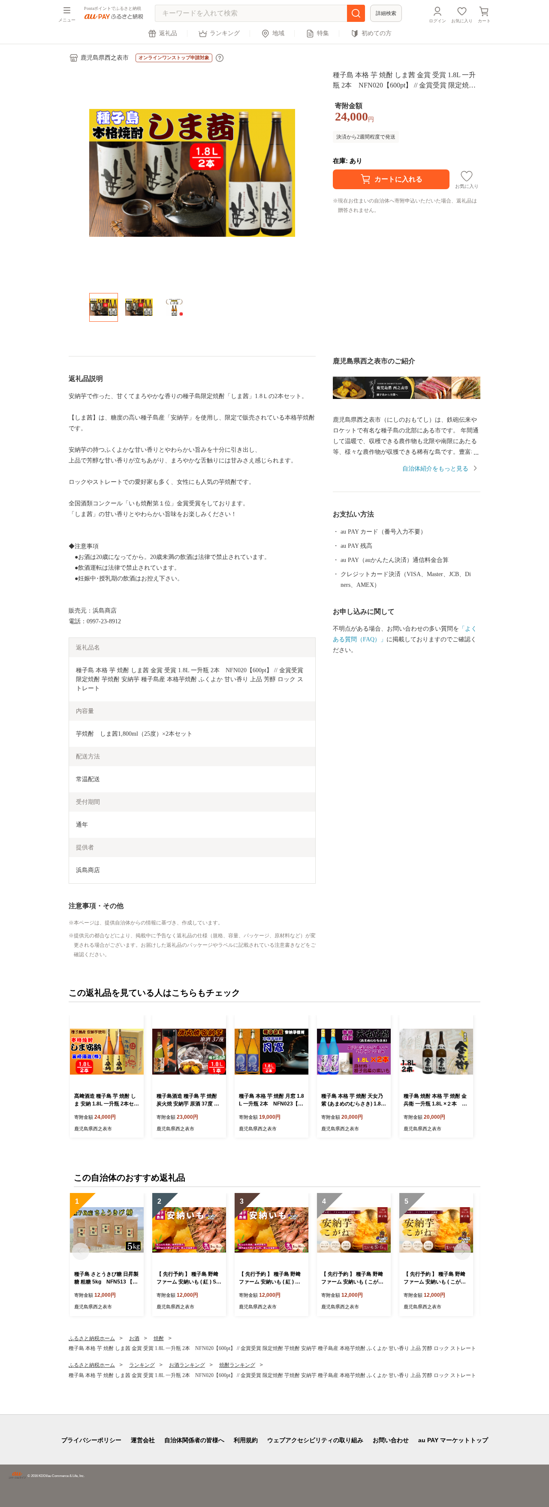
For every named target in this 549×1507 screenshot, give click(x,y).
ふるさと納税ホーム (92, 1338)
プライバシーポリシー (91, 1440)
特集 (323, 33)
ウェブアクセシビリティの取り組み (315, 1440)
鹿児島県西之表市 (105, 57)
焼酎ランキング (237, 1365)
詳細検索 (386, 13)
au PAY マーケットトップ (453, 1440)
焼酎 (159, 1338)
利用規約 (246, 1440)
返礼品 (168, 33)
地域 (278, 33)
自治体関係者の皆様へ (194, 1440)
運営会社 (143, 1440)
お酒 (134, 1338)
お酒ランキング (187, 1365)
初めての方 (377, 33)
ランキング (225, 33)
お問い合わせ (391, 1440)
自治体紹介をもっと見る (435, 468)
